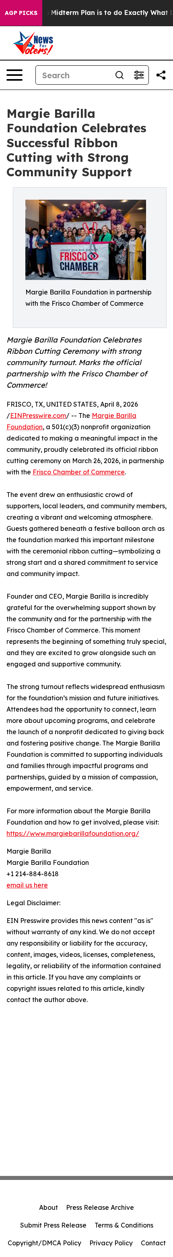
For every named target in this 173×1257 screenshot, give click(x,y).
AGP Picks (21, 13)
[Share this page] (161, 75)
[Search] (119, 75)
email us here (27, 885)
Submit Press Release (53, 1225)
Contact (153, 1243)
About (48, 1207)
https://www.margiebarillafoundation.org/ (72, 833)
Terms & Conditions (124, 1225)
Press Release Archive (100, 1207)
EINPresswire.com (38, 415)
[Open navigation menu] (14, 75)
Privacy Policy (111, 1243)
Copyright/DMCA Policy (44, 1243)
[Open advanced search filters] (138, 75)
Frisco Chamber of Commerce (79, 472)
